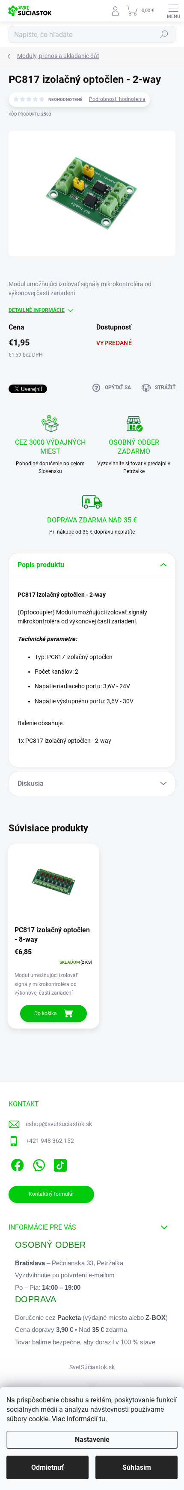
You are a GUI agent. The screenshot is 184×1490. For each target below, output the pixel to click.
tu (102, 1419)
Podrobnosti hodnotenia (117, 99)
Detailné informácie (37, 310)
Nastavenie (92, 1439)
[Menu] (173, 10)
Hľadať (164, 34)
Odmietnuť (47, 1467)
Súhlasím (136, 1467)
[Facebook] (16, 1163)
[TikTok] (58, 1163)
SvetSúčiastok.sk (92, 1367)
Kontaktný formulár (51, 1194)
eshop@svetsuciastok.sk (59, 1124)
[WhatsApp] (37, 1163)
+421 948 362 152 (50, 1140)
